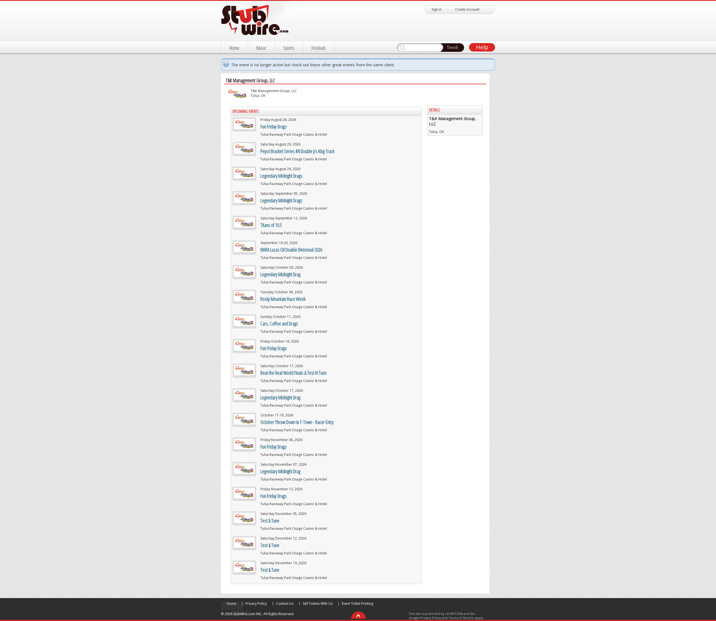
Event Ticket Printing (357, 603)
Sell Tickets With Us (318, 603)
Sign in (437, 9)
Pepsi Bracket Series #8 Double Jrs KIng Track (297, 151)
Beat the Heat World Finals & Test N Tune (293, 372)
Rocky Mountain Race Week (282, 299)
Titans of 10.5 (271, 225)
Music (261, 47)
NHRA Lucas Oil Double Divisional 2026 (291, 249)
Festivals (319, 47)
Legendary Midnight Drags (281, 175)
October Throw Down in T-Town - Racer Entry (297, 422)
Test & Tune (269, 520)
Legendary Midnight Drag (280, 274)
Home (234, 47)
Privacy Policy (256, 603)
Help (482, 47)
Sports (289, 47)
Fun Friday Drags (273, 126)
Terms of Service (461, 618)
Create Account (467, 9)
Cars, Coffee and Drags (279, 323)
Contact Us (284, 603)
